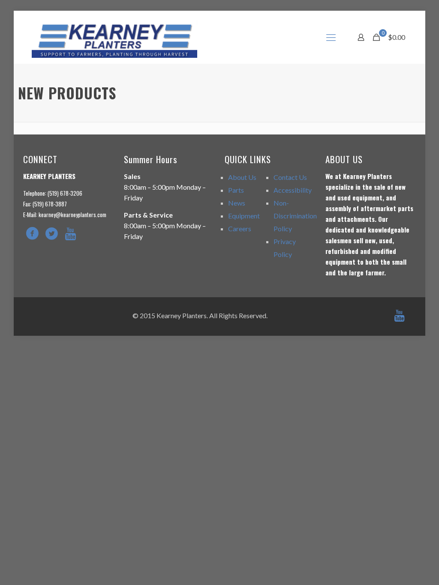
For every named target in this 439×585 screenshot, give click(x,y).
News (236, 203)
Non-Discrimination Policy (295, 216)
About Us (242, 177)
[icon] (399, 317)
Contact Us (290, 177)
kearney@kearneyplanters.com (72, 214)
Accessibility (293, 190)
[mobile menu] (331, 37)
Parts (236, 190)
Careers (239, 228)
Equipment (244, 216)
